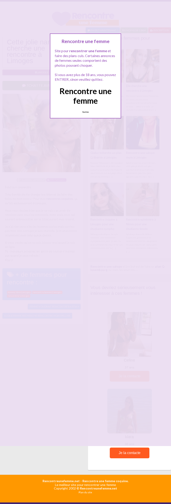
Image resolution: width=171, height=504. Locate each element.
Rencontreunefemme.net (61, 481)
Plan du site (85, 492)
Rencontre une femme (85, 95)
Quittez (85, 112)
